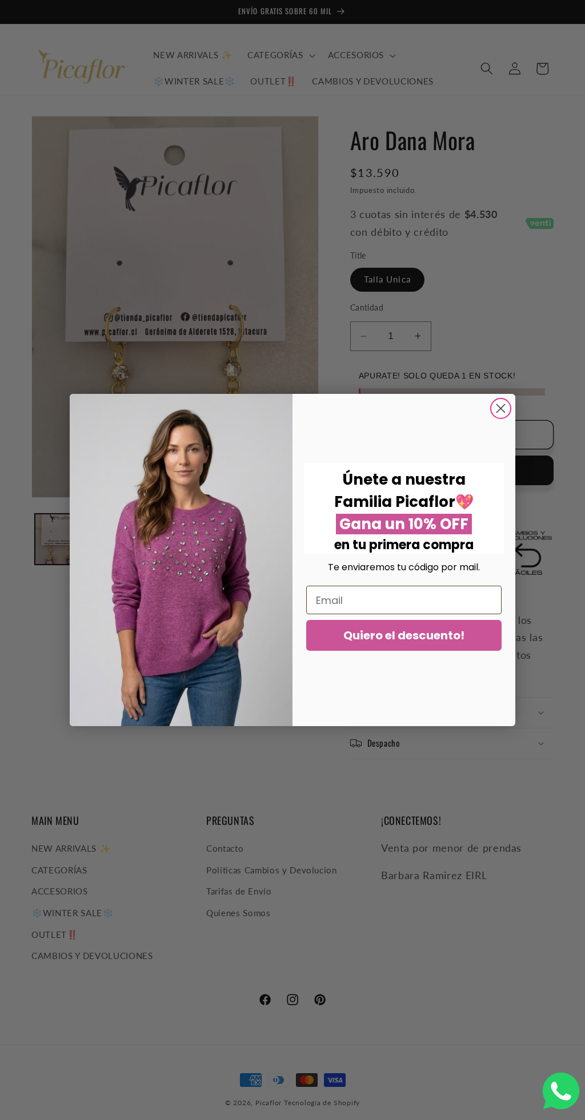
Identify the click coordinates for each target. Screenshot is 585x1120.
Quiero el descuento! (403, 635)
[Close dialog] (501, 408)
